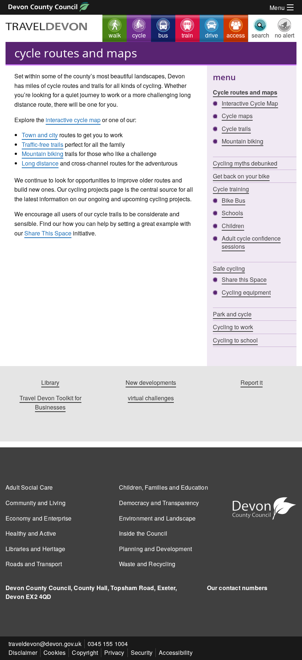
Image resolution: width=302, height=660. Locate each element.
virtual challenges (151, 398)
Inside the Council (143, 533)
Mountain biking (42, 153)
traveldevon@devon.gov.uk (44, 643)
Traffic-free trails (42, 144)
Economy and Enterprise (38, 518)
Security (142, 652)
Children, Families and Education (163, 487)
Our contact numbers (237, 587)
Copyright (85, 652)
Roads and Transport (34, 564)
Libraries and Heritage (35, 548)
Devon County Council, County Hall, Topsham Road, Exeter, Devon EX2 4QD (91, 592)
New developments (151, 382)
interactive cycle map (73, 120)
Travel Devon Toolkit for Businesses (50, 403)
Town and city (40, 135)
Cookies (54, 652)
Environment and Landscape (157, 518)
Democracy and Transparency (159, 502)
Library (50, 382)
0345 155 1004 (108, 643)
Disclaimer (22, 652)
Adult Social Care (29, 487)
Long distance (40, 163)
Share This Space (47, 233)
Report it (251, 382)
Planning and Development (155, 548)
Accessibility (176, 652)
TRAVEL (47, 27)
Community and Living (36, 502)
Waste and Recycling (147, 564)
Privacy (114, 652)
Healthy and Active (31, 533)
